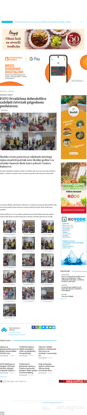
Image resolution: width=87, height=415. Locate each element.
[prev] (81, 22)
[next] (83, 22)
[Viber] (36, 327)
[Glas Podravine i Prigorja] (4, 331)
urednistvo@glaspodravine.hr (17, 334)
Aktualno (11, 91)
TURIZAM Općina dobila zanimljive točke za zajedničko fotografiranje (27, 350)
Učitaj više (3, 377)
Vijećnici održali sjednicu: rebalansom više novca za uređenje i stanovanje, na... (47, 351)
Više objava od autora (15, 332)
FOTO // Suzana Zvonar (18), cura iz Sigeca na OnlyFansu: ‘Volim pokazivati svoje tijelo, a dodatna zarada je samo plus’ (73, 279)
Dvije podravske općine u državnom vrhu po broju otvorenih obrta (46, 367)
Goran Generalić (4, 355)
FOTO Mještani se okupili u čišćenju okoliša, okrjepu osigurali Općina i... (8, 367)
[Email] (50, 327)
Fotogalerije (65, 274)
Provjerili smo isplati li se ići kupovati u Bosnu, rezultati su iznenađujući (72, 288)
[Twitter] (53, 327)
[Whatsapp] (40, 327)
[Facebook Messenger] (43, 327)
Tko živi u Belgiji (67, 296)
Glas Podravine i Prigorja (14, 329)
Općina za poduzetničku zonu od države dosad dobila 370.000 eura (9, 350)
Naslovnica (3, 91)
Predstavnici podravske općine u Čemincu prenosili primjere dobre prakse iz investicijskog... (28, 368)
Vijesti (10, 95)
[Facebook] (33, 327)
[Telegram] (47, 327)
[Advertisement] (28, 189)
